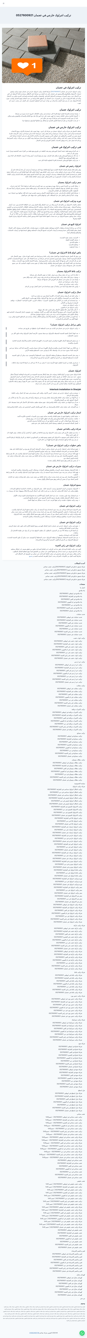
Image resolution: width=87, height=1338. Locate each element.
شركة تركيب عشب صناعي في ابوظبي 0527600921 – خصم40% (62, 1137)
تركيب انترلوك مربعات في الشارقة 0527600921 (67, 853)
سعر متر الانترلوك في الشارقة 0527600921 (68, 896)
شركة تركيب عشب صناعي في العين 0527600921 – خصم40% (62, 1143)
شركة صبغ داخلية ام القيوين (74, 1318)
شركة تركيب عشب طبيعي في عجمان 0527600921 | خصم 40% (62, 1227)
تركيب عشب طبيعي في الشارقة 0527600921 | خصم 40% (63, 1187)
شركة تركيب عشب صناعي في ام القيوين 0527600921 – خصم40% (61, 1149)
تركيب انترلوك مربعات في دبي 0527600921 (68, 855)
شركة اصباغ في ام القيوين (61, 1311)
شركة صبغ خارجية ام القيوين (41, 1316)
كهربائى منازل (81, 1275)
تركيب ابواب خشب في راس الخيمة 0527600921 (66, 655)
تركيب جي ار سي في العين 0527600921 (69, 670)
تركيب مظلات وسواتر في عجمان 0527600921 (67, 780)
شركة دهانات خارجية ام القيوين (9, 1311)
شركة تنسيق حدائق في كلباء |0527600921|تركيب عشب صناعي (65, 576)
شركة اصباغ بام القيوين (71, 1311)
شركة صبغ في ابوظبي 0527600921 (71, 1069)
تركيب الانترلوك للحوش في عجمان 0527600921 (67, 815)
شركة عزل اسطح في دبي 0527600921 (69, 1105)
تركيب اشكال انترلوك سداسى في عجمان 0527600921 (65, 795)
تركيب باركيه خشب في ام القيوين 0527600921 (67, 940)
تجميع (30, 556)
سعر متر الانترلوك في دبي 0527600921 (69, 899)
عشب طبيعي (81, 1181)
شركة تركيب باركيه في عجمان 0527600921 (68, 969)
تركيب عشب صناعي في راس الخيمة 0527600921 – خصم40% (62, 1131)
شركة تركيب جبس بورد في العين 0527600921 (67, 1004)
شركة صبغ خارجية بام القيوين (29, 1316)
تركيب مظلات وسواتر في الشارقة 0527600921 (67, 765)
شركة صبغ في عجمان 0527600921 (71, 1087)
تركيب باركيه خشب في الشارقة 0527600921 (68, 931)
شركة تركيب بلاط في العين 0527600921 (69, 981)
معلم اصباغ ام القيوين (28, 1318)
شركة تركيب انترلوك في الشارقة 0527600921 (67, 907)
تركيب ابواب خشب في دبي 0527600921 (69, 652)
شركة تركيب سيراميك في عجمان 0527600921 (67, 1040)
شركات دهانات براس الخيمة (9, 1306)
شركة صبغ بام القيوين (60, 1316)
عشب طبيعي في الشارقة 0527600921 (70, 1233)
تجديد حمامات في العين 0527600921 (70, 623)
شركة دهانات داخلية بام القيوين (26, 1313)
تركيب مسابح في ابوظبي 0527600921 (70, 736)
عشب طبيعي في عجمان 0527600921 (70, 1247)
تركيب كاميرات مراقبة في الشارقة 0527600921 (67, 715)
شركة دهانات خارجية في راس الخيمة (52, 1313)
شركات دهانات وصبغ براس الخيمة (53, 1309)
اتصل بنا (82, 588)
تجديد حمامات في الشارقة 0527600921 (69, 620)
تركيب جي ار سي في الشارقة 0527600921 (68, 667)
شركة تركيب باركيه (79, 925)
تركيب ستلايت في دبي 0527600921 (70, 700)
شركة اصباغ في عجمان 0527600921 (70, 1066)
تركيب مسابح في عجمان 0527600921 (70, 756)
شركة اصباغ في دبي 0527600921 (71, 1061)
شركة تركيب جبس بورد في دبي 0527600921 (68, 1010)
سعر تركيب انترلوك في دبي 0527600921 (69, 890)
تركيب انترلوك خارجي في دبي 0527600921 (68, 838)
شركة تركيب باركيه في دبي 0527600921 (69, 963)
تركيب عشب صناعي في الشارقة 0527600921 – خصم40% (63, 1120)
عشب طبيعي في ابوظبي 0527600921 (70, 1230)
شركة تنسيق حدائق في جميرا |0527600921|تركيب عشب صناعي (65, 570)
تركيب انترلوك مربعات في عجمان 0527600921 (67, 858)
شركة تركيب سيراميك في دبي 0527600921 (68, 1034)
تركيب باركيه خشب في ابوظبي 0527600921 (68, 928)
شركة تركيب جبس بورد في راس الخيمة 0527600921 (65, 1013)
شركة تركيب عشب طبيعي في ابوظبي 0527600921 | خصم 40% (62, 1207)
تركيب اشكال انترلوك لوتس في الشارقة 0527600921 (65, 798)
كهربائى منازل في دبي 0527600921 (71, 1289)
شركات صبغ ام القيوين (28, 1309)
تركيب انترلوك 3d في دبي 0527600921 (69, 821)
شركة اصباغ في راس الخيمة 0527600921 (69, 1064)
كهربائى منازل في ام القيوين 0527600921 (69, 1286)
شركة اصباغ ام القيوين (80, 1311)
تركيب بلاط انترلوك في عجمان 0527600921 (68, 876)
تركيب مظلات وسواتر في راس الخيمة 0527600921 (66, 777)
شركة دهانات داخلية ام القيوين (39, 1313)
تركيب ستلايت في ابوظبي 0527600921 (69, 688)
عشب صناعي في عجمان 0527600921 (70, 1177)
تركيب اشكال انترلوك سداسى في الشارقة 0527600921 (64, 789)
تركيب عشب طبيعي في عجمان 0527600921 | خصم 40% (64, 1204)
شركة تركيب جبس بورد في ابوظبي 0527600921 (67, 999)
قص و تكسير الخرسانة (78, 1251)
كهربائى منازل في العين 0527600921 (70, 1283)
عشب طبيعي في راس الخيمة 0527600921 (68, 1244)
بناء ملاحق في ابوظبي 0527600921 (71, 593)
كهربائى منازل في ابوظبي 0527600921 (69, 1277)
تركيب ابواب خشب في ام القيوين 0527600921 (67, 650)
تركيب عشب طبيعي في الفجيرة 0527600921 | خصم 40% (64, 1192)
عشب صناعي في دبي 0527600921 (71, 1172)
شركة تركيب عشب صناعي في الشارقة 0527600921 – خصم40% (62, 1140)
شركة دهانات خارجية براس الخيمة (65, 1313)
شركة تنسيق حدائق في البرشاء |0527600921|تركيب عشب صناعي (64, 579)
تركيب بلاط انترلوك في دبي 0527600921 (69, 873)
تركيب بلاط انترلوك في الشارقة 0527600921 (68, 870)
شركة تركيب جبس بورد (78, 996)
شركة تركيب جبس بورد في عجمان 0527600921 (67, 1016)
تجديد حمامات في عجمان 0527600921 (70, 634)
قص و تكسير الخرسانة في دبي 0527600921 (68, 1265)
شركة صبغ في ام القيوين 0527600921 (70, 1078)
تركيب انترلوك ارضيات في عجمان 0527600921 (67, 832)
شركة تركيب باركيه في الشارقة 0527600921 (68, 954)
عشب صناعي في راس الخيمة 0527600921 (68, 1174)
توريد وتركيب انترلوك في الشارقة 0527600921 (67, 878)
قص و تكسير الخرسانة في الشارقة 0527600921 (67, 1257)
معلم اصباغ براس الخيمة (10, 1318)
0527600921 (55, 91)
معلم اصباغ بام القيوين (19, 1318)
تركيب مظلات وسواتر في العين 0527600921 (68, 768)
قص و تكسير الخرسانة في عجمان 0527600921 (67, 1271)
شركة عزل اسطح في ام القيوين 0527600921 (67, 1102)
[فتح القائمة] (3, 3)
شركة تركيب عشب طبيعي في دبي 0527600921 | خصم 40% (63, 1221)
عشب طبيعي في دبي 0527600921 (71, 1241)
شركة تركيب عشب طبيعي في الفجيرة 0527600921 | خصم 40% (62, 1216)
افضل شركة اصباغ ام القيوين (79, 1306)
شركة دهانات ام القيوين (40, 1311)
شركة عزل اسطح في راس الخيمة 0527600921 (67, 1108)
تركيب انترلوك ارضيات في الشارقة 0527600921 (67, 827)
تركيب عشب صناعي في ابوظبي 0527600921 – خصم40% (64, 1117)
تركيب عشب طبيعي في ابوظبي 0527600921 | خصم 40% (64, 1184)
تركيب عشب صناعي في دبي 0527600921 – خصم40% (65, 1128)
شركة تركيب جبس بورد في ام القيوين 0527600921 (66, 1007)
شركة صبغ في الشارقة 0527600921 (70, 1072)
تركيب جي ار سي (79, 662)
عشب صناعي (81, 1114)
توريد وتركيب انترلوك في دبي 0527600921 (68, 881)
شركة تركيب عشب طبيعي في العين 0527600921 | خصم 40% (62, 1213)
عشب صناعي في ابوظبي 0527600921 (70, 1160)
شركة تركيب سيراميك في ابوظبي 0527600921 (67, 1023)
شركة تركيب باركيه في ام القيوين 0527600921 (67, 960)
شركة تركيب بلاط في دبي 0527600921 (69, 987)
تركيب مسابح (81, 733)
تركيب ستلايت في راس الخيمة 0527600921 (68, 703)
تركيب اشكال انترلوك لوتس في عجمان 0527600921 (65, 804)
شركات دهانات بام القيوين (20, 1306)
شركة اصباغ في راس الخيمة (50, 1311)
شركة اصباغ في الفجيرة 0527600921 (70, 1055)
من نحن (82, 1298)
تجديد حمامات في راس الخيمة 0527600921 (68, 631)
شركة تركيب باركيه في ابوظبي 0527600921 (68, 951)
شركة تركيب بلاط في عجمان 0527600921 (68, 992)
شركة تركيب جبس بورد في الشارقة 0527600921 (66, 1002)
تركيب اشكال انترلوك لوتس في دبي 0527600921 (66, 801)
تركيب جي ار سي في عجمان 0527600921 (68, 682)
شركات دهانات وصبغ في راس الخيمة (40, 1309)
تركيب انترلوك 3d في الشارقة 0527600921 (68, 818)
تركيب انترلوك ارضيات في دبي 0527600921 (68, 830)
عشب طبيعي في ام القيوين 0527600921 (69, 1239)
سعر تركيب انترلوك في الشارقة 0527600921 (68, 887)
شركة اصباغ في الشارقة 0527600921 (70, 1049)
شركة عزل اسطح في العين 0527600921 (69, 1099)
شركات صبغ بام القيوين (18, 1309)
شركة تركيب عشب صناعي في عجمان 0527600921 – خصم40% (62, 1157)
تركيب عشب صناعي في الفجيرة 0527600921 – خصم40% (64, 1123)
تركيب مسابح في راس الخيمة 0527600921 (68, 753)
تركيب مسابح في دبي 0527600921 (71, 750)
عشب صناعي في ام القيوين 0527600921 (69, 1169)
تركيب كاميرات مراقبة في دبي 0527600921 (68, 724)
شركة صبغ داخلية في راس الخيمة (39, 1318)
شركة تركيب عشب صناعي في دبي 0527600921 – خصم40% (63, 1151)
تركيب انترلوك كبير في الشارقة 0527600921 (68, 844)
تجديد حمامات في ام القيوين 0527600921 (69, 626)
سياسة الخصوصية (79, 783)
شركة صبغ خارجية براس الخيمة (18, 1316)
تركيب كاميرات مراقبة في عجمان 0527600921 (67, 729)
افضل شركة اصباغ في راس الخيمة (42, 1306)
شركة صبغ (82, 1043)
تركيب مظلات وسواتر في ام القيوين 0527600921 (66, 771)
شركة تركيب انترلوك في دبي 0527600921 (68, 916)
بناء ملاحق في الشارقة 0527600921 (70, 596)
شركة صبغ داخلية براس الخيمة (52, 1318)
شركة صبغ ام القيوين (69, 1316)
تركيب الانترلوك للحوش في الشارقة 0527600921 (66, 806)
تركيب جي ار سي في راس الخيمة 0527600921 (67, 679)
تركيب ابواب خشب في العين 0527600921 (68, 647)
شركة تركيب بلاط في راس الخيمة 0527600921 (67, 989)
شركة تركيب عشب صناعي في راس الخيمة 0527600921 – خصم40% (60, 1154)
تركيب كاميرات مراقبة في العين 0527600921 (68, 718)
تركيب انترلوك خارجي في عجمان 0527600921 (67, 841)
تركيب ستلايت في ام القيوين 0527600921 (69, 697)
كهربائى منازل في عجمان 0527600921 (70, 1295)
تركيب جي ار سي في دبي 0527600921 (69, 676)
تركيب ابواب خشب (79, 638)
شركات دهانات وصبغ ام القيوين (79, 1309)
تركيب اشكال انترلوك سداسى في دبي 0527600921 (66, 792)
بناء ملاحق (82, 590)
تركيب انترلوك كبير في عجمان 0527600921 (68, 850)
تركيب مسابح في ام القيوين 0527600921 (69, 747)
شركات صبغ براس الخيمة (9, 1309)
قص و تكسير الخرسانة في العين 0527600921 (68, 1259)
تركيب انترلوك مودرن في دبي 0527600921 (68, 864)
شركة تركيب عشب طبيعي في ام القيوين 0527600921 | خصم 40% (61, 1218)
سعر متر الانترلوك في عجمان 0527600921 (68, 902)
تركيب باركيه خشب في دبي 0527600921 (69, 943)
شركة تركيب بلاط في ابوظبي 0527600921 (68, 975)
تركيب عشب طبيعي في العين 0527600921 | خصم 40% (64, 1190)
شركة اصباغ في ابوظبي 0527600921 (70, 1046)
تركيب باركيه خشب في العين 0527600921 (68, 934)
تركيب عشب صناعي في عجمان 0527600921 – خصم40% (64, 1134)
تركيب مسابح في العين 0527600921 (70, 742)
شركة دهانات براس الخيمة (21, 1311)
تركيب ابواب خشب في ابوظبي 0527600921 (68, 641)
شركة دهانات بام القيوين (30, 1311)
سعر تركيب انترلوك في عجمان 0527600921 (68, 893)
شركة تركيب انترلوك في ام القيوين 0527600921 (67, 913)
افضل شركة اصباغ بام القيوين (67, 1306)
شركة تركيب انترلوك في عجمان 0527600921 (68, 922)
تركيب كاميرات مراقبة (78, 709)
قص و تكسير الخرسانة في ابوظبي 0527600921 (67, 1254)
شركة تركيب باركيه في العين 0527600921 (69, 957)
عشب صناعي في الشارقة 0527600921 (69, 1163)
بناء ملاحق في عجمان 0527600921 (71, 611)
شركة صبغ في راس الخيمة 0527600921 (69, 1084)
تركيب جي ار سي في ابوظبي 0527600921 (68, 665)
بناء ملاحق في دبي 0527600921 (72, 605)
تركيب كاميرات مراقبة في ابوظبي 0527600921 (67, 712)
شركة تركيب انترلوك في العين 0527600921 (68, 910)
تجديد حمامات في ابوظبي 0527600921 (69, 617)
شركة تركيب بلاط (79, 972)
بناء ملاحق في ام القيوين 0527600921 (70, 602)
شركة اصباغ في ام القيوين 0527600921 (69, 1058)
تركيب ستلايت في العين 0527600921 (70, 694)
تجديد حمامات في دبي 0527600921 (70, 629)
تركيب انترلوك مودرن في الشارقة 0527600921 (67, 861)
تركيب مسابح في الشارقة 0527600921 (70, 739)
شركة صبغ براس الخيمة (51, 1316)
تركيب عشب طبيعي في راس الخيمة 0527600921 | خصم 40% (62, 1201)
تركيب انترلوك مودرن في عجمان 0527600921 (67, 867)
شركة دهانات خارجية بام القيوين (79, 1313)
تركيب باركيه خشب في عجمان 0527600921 (68, 948)
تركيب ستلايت (80, 685)
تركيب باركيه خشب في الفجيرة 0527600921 (68, 937)
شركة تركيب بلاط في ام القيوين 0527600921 (67, 984)
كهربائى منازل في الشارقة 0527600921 (69, 1280)
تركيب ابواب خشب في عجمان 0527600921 (68, 658)
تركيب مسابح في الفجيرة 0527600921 (70, 745)
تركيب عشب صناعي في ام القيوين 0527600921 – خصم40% (63, 1126)
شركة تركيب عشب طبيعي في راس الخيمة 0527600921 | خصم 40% (60, 1224)
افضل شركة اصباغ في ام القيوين (55, 1306)
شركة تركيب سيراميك (78, 1020)
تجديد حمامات (80, 614)
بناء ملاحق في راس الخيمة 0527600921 (69, 608)
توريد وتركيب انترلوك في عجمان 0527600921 (67, 884)
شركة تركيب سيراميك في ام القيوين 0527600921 (66, 1031)
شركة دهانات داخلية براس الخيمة (13, 1313)
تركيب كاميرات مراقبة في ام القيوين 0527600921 (66, 721)
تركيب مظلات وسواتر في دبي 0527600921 (68, 774)
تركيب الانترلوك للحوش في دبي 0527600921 (68, 809)
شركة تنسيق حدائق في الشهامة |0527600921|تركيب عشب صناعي (64, 567)
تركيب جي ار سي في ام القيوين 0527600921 (67, 673)
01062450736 (34, 1333)
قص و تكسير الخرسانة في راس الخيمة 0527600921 (66, 1268)
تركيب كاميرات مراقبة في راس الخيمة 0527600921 (66, 727)
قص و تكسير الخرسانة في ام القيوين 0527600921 (66, 1262)
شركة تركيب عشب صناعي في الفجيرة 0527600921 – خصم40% (62, 1146)
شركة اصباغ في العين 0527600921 (71, 1052)
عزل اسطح (81, 1090)
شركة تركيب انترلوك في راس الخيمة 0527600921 (66, 919)
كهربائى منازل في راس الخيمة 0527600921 (68, 1292)
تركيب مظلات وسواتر (78, 760)
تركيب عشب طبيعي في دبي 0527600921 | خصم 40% (65, 1198)
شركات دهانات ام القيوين (30, 1306)
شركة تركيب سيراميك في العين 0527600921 (68, 1028)
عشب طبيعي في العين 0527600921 (70, 1236)
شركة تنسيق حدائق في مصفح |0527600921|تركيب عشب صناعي (64, 573)
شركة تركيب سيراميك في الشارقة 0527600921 (67, 1025)
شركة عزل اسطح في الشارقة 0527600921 (68, 1096)
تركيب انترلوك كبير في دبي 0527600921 (69, 847)
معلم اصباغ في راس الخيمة (72, 1320)
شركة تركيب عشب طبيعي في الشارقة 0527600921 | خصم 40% (62, 1210)
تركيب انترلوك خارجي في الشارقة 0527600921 (67, 835)
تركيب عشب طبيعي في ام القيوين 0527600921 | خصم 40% (63, 1195)
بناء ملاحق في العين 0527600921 (71, 599)
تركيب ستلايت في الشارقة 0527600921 (69, 691)
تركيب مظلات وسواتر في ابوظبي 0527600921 (67, 763)
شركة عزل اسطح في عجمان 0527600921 (68, 1110)
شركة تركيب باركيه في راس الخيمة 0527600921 (67, 966)
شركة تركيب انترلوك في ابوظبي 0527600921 (67, 904)
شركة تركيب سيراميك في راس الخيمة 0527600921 (66, 1037)
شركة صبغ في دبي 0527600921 (72, 1081)
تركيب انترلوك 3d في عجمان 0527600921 (68, 824)
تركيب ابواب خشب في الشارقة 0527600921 (68, 644)
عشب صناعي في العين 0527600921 (70, 1166)
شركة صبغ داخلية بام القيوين (63, 1318)
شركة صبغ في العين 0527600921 (71, 1075)
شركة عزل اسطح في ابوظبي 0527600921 (68, 1093)
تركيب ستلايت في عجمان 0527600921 (70, 706)
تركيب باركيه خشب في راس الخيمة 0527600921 (66, 945)
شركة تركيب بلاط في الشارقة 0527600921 (68, 978)
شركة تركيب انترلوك (79, 786)
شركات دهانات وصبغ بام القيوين (66, 1309)
